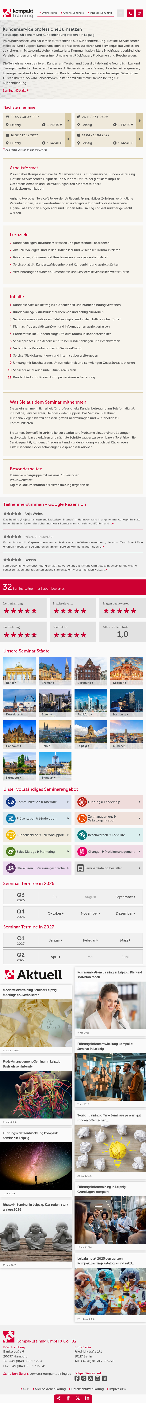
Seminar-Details (15, 90)
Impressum (117, 1389)
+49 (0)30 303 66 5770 (97, 1361)
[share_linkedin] (87, 1398)
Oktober (54, 913)
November (89, 913)
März (124, 940)
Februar (89, 940)
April (54, 957)
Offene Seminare (73, 12)
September (124, 897)
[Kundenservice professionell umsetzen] (130, 13)
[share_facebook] (68, 1398)
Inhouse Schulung (101, 12)
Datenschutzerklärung (87, 1389)
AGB (25, 1389)
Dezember (124, 913)
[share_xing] (58, 1398)
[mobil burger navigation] (120, 13)
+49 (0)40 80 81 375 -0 (26, 1361)
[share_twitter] (78, 1398)
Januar (54, 940)
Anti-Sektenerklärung (50, 1389)
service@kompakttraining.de (50, 1373)
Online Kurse (49, 12)
